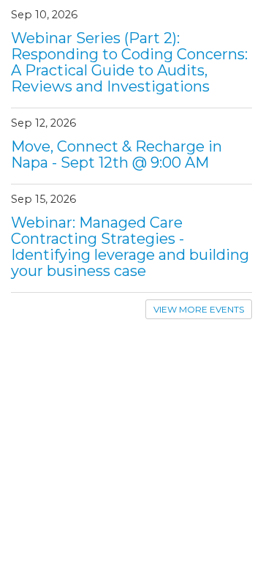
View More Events (198, 309)
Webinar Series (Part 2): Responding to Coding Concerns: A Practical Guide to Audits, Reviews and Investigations (129, 62)
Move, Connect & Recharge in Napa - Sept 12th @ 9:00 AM (116, 154)
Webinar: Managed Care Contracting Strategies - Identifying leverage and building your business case (130, 247)
